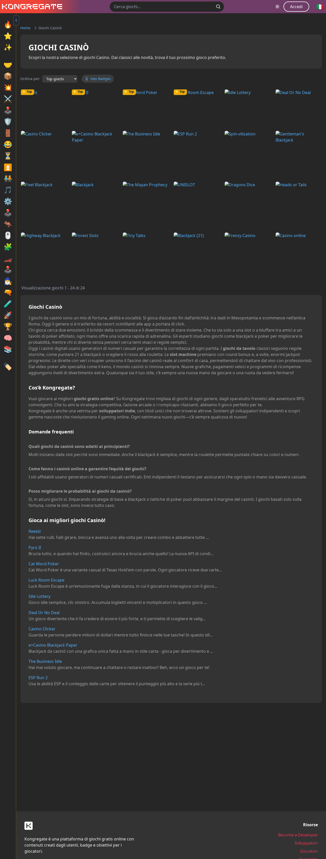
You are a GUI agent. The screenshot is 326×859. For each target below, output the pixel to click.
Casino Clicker (42, 629)
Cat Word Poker (44, 564)
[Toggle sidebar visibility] (16, 20)
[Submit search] (218, 6)
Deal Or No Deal (44, 612)
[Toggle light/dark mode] (277, 7)
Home (25, 27)
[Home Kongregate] (31, 6)
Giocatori (309, 851)
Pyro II (35, 547)
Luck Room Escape (46, 580)
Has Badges (101, 78)
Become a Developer (298, 835)
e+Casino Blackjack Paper (53, 645)
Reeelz (35, 531)
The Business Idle (45, 661)
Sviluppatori (306, 843)
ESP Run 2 (38, 677)
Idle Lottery (39, 596)
